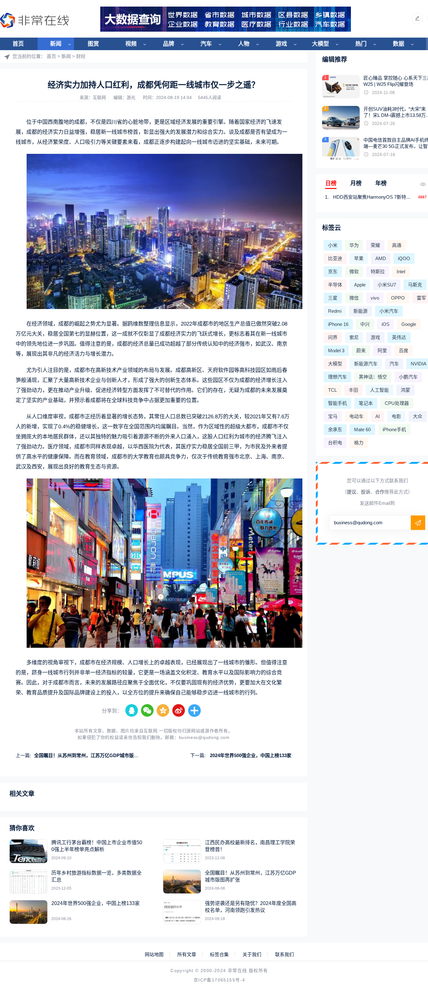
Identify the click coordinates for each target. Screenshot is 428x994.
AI (377, 416)
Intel (401, 271)
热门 (361, 44)
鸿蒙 (405, 390)
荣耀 (375, 245)
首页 (18, 44)
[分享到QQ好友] (131, 710)
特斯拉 (378, 271)
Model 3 (336, 350)
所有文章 (186, 954)
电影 (396, 416)
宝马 (332, 416)
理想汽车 (337, 376)
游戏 (281, 44)
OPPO (398, 298)
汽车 (206, 44)
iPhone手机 (394, 429)
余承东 (335, 429)
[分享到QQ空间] (163, 710)
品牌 (168, 44)
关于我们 (252, 954)
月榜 (356, 183)
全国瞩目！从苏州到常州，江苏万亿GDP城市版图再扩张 (93, 755)
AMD (380, 258)
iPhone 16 (338, 324)
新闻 (55, 44)
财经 (81, 56)
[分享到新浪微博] (178, 710)
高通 (396, 245)
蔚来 (361, 350)
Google (408, 324)
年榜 (381, 183)
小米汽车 (388, 311)
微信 (354, 298)
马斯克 (415, 284)
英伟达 (399, 337)
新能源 (360, 311)
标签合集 (219, 954)
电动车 (356, 416)
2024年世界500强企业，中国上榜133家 (250, 755)
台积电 (335, 442)
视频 (131, 44)
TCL (332, 390)
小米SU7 (387, 284)
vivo (375, 298)
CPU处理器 (397, 403)
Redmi (335, 311)
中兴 (365, 324)
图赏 (93, 44)
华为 (354, 245)
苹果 (358, 258)
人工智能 (379, 390)
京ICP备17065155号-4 (219, 979)
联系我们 (284, 954)
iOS (385, 324)
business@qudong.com (204, 737)
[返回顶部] (407, 887)
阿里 (382, 350)
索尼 (354, 337)
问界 (332, 337)
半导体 (335, 284)
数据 (398, 44)
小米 (332, 245)
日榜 (331, 183)
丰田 (353, 390)
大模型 (320, 44)
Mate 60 (362, 429)
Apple (360, 284)
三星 (332, 298)
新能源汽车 (366, 363)
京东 (332, 271)
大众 (417, 416)
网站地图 (154, 954)
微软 (354, 271)
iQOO (404, 258)
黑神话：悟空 (373, 376)
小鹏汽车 (408, 376)
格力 (358, 442)
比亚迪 (335, 258)
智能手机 (337, 403)
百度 (403, 350)
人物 (243, 44)
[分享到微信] (147, 710)
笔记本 (366, 403)
